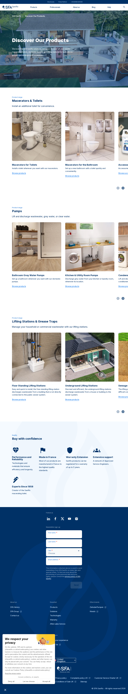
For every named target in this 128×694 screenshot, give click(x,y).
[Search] (124, 7)
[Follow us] (48, 518)
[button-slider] (123, 188)
